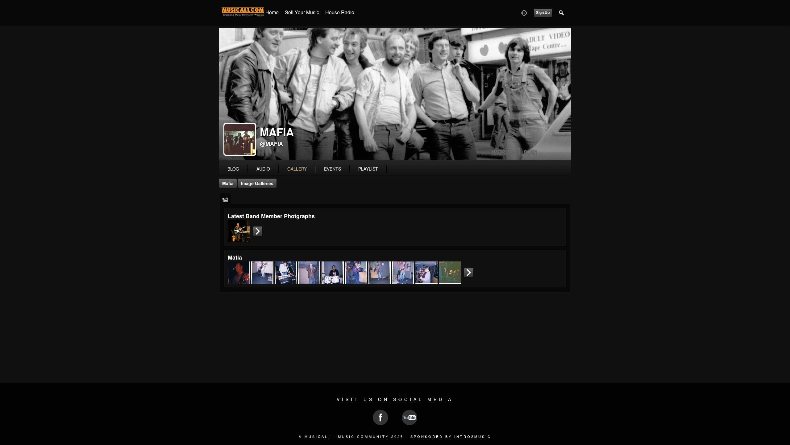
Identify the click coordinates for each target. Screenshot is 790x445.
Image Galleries (257, 183)
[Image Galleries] (225, 199)
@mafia (271, 144)
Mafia (228, 183)
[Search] (562, 12)
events (332, 169)
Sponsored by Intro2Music (450, 436)
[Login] (524, 12)
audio (263, 169)
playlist (368, 169)
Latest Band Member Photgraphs (271, 216)
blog (233, 169)
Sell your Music (302, 12)
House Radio (339, 12)
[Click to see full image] (395, 94)
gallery (297, 169)
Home (272, 12)
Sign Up (543, 13)
